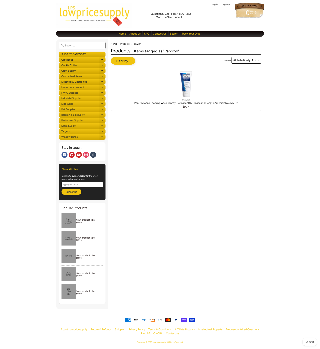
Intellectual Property (210, 329)
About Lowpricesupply (74, 329)
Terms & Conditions (160, 329)
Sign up (226, 5)
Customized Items (83, 77)
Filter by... (123, 61)
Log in (215, 5)
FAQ (146, 33)
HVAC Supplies (83, 93)
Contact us (172, 333)
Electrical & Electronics (83, 82)
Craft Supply (83, 71)
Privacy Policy (137, 329)
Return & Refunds (101, 329)
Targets (83, 132)
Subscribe (71, 191)
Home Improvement (83, 88)
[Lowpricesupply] (94, 15)
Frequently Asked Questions (242, 329)
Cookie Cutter (83, 66)
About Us (135, 33)
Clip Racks (83, 60)
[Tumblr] (93, 155)
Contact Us (159, 33)
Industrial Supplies (83, 99)
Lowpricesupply (159, 342)
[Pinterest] (72, 155)
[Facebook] (65, 155)
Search (174, 33)
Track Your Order (191, 33)
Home (122, 33)
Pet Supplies (83, 110)
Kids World (83, 104)
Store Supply (83, 126)
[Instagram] (86, 155)
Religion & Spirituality (83, 115)
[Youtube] (79, 155)
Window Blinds (83, 137)
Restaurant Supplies (83, 121)
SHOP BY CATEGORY (73, 54)
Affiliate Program (185, 329)
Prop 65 (145, 333)
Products (125, 43)
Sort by (227, 60)
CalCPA (158, 333)
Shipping (120, 329)
